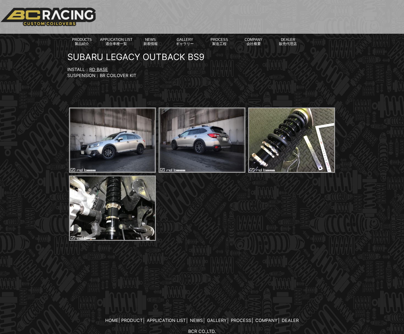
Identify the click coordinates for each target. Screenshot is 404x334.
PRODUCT (132, 320)
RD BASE (98, 69)
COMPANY (266, 320)
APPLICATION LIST (166, 320)
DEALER (290, 320)
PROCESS (241, 320)
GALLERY (217, 320)
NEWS (196, 320)
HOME (111, 320)
